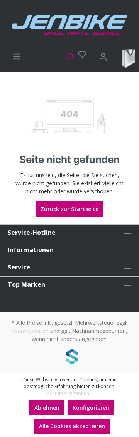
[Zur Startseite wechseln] (69, 25)
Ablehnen (46, 407)
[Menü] (14, 55)
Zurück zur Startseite (69, 209)
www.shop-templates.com (69, 358)
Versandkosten (30, 330)
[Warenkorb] (127, 58)
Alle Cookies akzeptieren (72, 426)
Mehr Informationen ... (70, 393)
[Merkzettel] (79, 54)
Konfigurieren (91, 407)
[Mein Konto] (100, 55)
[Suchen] (66, 55)
